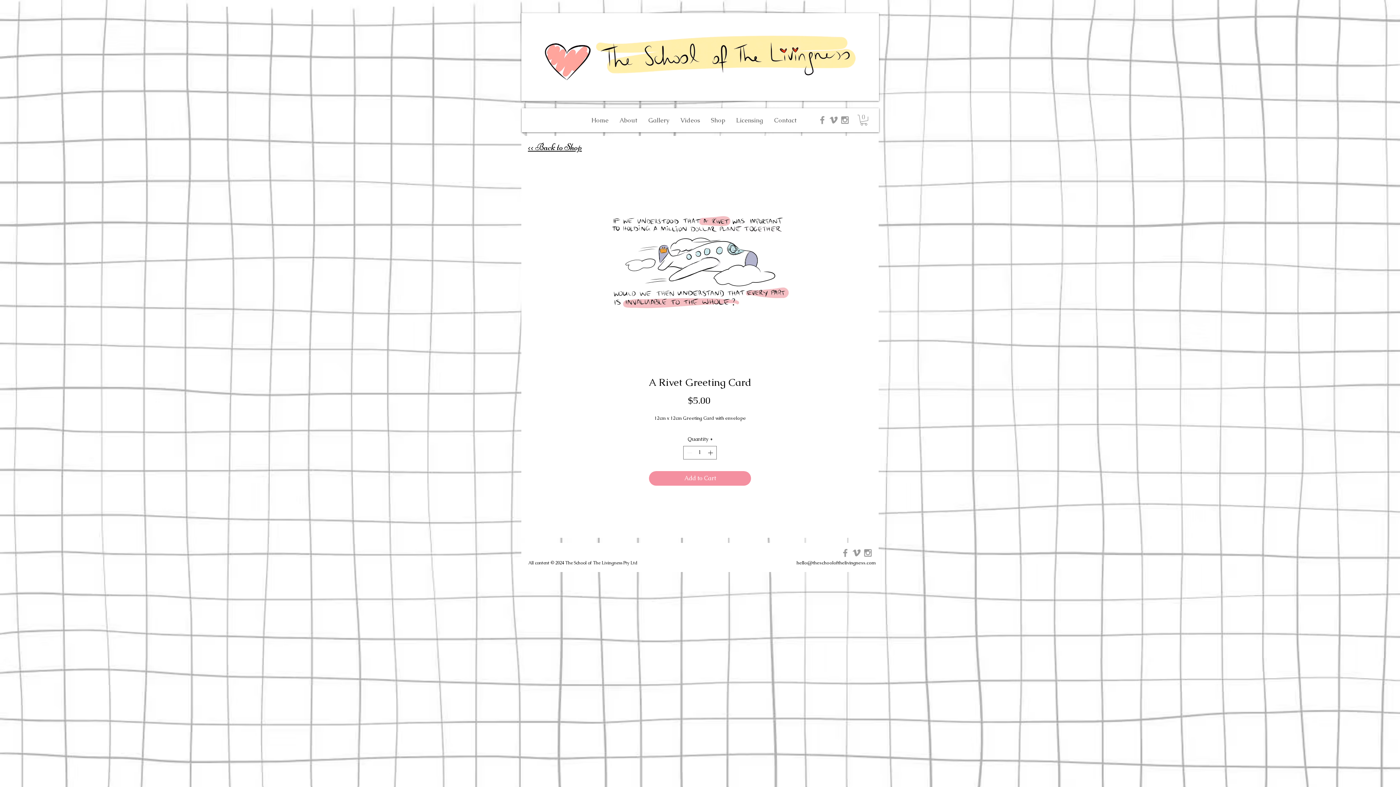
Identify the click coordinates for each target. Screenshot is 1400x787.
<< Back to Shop (555, 147)
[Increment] (711, 452)
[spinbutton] (700, 452)
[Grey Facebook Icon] (822, 120)
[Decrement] (688, 452)
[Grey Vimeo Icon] (833, 120)
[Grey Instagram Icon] (845, 120)
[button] (864, 120)
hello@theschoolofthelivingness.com (836, 563)
